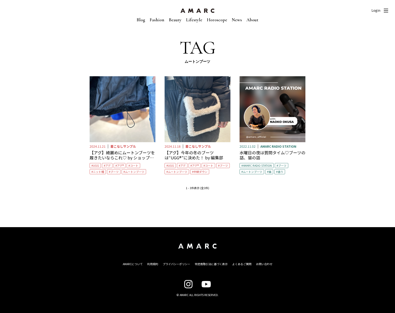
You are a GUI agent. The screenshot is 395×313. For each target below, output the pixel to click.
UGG (96, 165)
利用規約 (152, 264)
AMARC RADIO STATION (257, 165)
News (237, 20)
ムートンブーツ (134, 172)
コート (134, 165)
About (252, 20)
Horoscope (217, 20)
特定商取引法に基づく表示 (211, 264)
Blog (141, 20)
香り (280, 172)
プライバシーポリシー (176, 264)
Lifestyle (194, 20)
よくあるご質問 (241, 264)
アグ (108, 165)
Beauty (175, 20)
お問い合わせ (264, 264)
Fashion (157, 20)
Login (375, 10)
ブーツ (114, 172)
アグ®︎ (120, 165)
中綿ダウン (200, 172)
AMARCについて (133, 264)
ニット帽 (98, 172)
